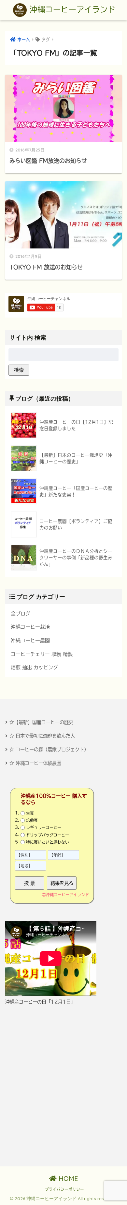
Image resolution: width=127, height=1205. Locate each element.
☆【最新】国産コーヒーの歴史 (41, 722)
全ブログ (20, 613)
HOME (67, 1179)
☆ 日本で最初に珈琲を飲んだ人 (42, 735)
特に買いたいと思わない (47, 842)
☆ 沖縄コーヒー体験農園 (35, 763)
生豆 (30, 813)
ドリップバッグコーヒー (47, 835)
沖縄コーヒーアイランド (71, 9)
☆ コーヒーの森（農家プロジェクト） (49, 749)
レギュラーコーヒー (43, 827)
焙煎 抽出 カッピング (34, 667)
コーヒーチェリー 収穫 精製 (42, 654)
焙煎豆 (32, 820)
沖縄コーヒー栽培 (30, 626)
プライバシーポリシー (64, 1189)
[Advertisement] (63, 1086)
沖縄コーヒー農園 (30, 640)
